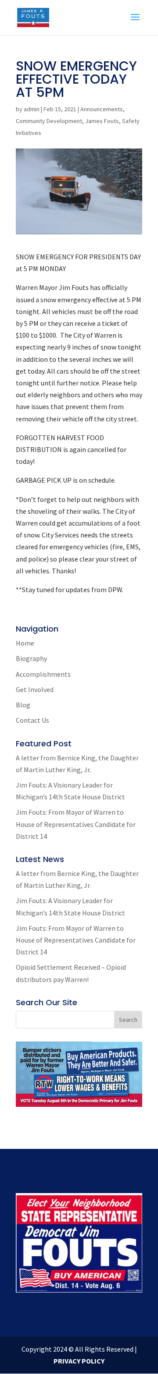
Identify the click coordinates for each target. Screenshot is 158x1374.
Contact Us (32, 720)
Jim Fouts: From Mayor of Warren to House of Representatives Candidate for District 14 (76, 824)
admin (32, 109)
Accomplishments (43, 674)
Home (25, 643)
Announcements (101, 109)
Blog (23, 704)
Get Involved (35, 689)
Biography (31, 658)
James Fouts (102, 121)
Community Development (49, 121)
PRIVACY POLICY (79, 1360)
